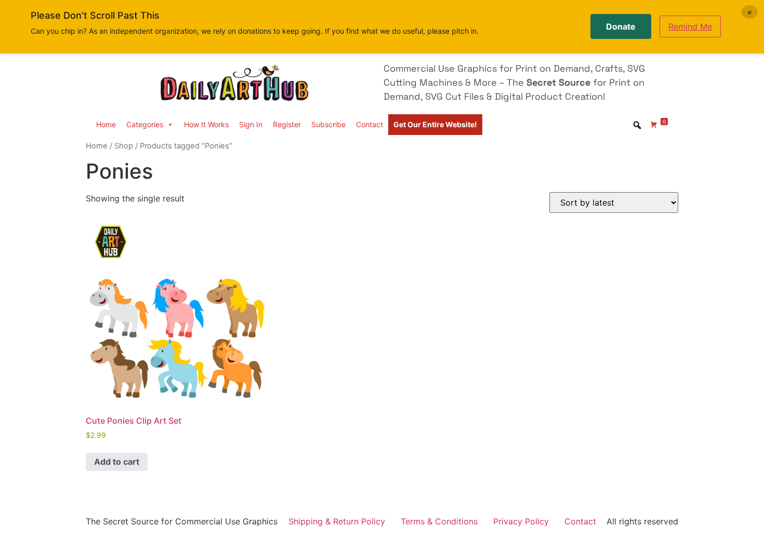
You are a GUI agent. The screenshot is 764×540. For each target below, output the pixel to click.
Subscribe (328, 124)
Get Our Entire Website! (435, 124)
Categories (144, 124)
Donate (621, 26)
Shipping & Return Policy (336, 521)
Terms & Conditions (439, 521)
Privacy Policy (521, 521)
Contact (369, 124)
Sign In (250, 124)
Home (106, 124)
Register (287, 124)
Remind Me (690, 26)
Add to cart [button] (116, 461)
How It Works (206, 124)
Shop (123, 146)
